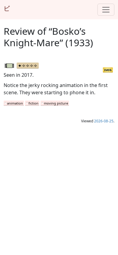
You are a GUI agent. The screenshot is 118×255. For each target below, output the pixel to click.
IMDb (108, 70)
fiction (33, 103)
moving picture (56, 103)
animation (15, 103)
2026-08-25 (103, 121)
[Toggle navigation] (105, 10)
